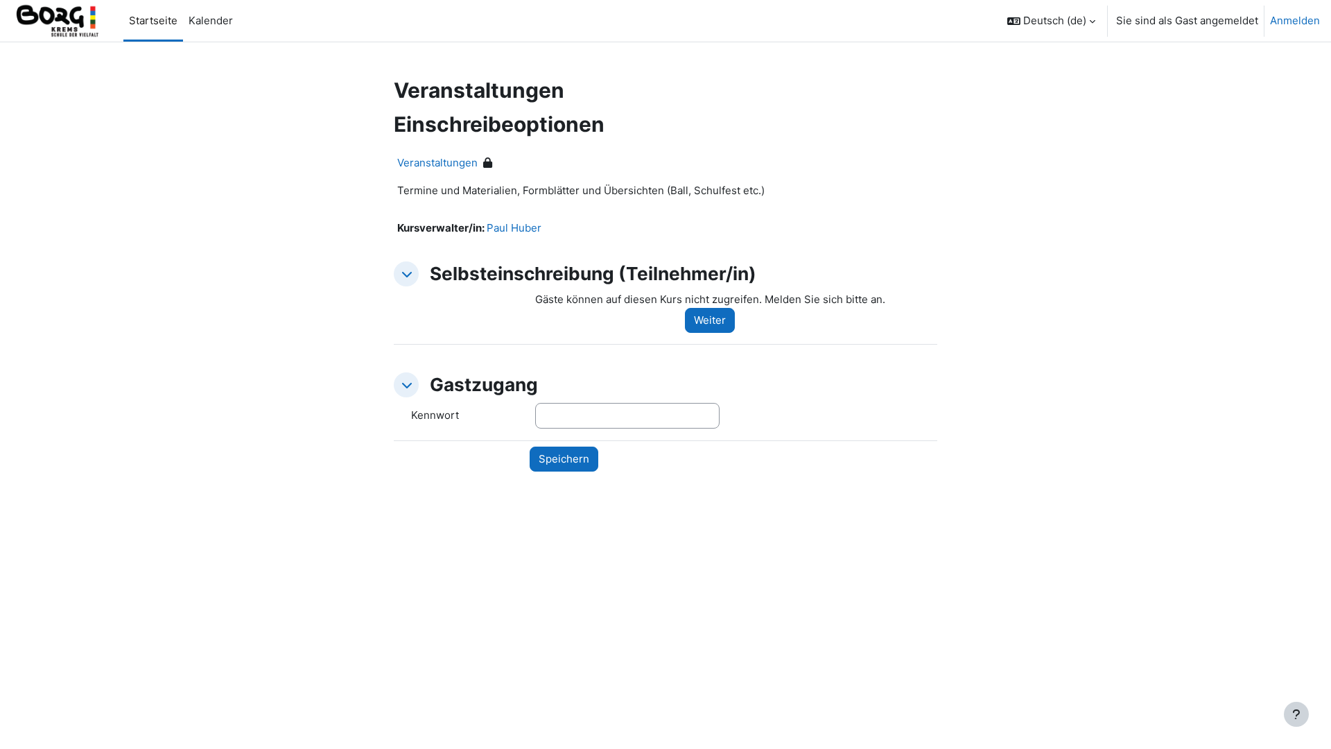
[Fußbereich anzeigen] (1296, 714)
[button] (1051, 21)
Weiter (710, 320)
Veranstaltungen (437, 162)
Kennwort (435, 415)
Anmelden (1295, 20)
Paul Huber (514, 227)
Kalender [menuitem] (211, 20)
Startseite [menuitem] (153, 20)
